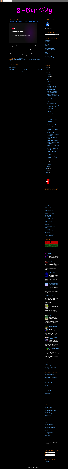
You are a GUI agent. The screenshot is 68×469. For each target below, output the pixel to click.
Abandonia (47, 436)
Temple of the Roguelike (50, 427)
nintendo (20, 59)
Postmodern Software (49, 59)
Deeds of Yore (48, 207)
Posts (47, 452)
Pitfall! (49, 315)
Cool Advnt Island (48, 42)
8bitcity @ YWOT (48, 56)
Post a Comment (12, 67)
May (48, 81)
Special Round (48, 229)
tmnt (39, 59)
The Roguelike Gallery (49, 432)
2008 (47, 174)
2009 (47, 172)
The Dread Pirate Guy (49, 230)
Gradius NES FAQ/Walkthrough (51, 416)
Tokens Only (47, 433)
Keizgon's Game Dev (49, 210)
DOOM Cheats (48, 415)
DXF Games (47, 223)
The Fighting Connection (50, 226)
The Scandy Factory (49, 218)
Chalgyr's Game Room (49, 213)
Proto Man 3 (47, 46)
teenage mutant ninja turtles (30, 59)
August (48, 76)
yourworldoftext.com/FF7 (50, 57)
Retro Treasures (48, 219)
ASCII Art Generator (49, 424)
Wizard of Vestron (48, 216)
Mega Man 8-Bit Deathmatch (51, 377)
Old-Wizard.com (48, 227)
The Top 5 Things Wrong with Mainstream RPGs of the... (53, 100)
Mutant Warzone (48, 40)
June (48, 79)
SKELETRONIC (51, 272)
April (48, 161)
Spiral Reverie (48, 224)
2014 (47, 69)
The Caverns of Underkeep (50, 374)
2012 (47, 72)
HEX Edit (46, 430)
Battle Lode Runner (52, 304)
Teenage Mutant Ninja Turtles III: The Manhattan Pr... (53, 129)
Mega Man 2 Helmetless (50, 49)
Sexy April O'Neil (50, 132)
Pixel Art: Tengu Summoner (52, 140)
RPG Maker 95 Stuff (49, 425)
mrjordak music (48, 215)
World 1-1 (47, 461)
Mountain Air (47, 232)
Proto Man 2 (47, 45)
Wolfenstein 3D (48, 396)
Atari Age (46, 422)
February (49, 164)
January (49, 166)
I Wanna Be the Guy (49, 382)
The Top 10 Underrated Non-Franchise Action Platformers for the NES (53, 284)
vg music (11, 60)
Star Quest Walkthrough (50, 405)
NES (17, 59)
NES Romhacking (48, 407)
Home (25, 69)
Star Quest (47, 41)
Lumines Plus (47, 412)
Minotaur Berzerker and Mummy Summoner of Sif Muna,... (53, 96)
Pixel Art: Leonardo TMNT (52, 123)
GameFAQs (47, 435)
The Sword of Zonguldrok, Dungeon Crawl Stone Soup (52, 157)
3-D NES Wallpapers (51, 89)
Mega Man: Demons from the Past (52, 51)
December (49, 74)
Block (46, 52)
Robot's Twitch (48, 205)
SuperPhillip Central (49, 212)
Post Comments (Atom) (19, 71)
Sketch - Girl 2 (51, 253)
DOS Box (46, 429)
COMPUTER (47, 53)
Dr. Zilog (46, 364)
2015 (47, 67)
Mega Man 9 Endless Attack (50, 410)
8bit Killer (46, 380)
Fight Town (47, 44)
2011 (47, 168)
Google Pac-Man (48, 390)
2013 (47, 71)
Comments (48, 454)
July (48, 77)
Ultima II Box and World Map (53, 105)
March (48, 162)
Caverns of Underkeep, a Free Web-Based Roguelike (52, 153)
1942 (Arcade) (48, 409)
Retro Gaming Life (48, 221)
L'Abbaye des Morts (49, 388)
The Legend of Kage (49, 413)
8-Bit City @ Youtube (49, 235)
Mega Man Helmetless (49, 48)
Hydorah (46, 385)
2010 (47, 170)
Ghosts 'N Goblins (48, 393)
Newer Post (11, 69)
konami (14, 59)
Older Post (40, 69)
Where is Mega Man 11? (52, 113)
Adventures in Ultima (51, 103)
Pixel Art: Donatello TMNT (52, 118)
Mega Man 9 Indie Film (48, 295)
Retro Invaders (48, 208)
